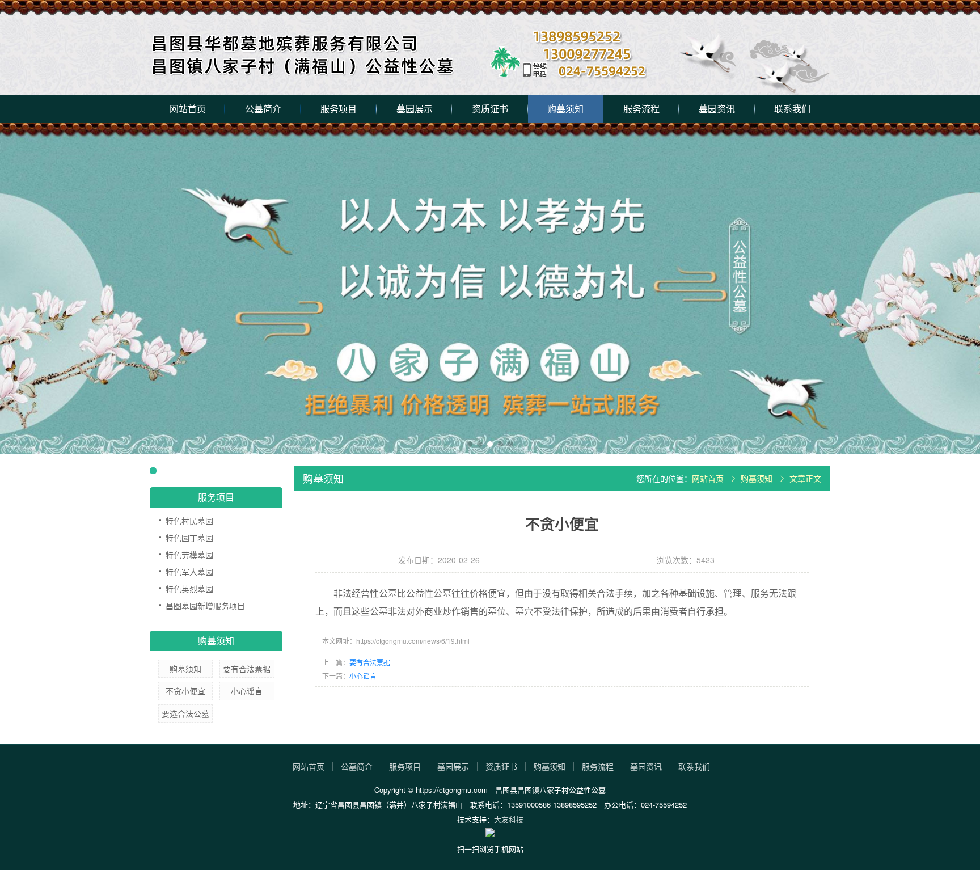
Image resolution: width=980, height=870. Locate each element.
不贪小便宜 (185, 690)
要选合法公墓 (185, 713)
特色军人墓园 (189, 571)
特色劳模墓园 (189, 554)
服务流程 (641, 108)
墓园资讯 (717, 108)
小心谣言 (247, 690)
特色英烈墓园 (189, 588)
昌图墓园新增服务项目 (205, 605)
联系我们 (792, 108)
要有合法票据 (247, 668)
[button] (469, 444)
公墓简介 (263, 108)
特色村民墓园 (189, 520)
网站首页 (188, 108)
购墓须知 (565, 108)
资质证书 (490, 108)
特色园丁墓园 (189, 537)
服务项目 (338, 108)
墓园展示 (414, 108)
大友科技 (508, 819)
